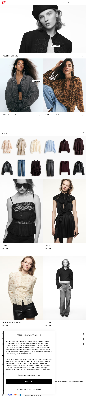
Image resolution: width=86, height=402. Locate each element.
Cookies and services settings (29, 390)
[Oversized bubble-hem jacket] (64, 146)
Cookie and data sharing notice (29, 375)
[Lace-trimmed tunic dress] (79, 146)
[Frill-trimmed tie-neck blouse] (36, 146)
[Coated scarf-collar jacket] (79, 168)
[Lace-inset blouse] (50, 146)
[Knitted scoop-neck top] (64, 168)
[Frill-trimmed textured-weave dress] (21, 146)
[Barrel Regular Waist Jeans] (50, 168)
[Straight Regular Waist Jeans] (21, 168)
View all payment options (33, 395)
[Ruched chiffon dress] (36, 168)
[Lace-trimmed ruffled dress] (7, 146)
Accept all (29, 381)
